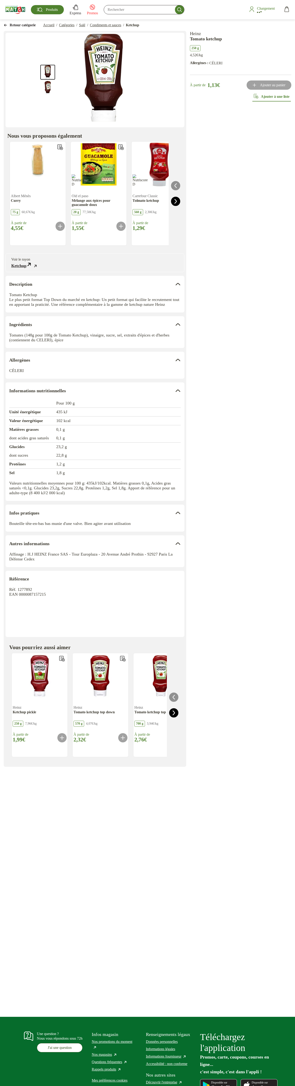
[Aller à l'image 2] (47, 87)
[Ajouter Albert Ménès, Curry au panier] (60, 226)
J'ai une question (60, 1048)
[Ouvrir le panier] (286, 9)
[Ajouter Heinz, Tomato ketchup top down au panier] (122, 737)
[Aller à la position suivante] (176, 201)
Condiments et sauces (105, 25)
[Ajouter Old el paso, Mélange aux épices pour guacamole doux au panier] (121, 226)
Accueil (48, 25)
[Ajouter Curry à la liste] (60, 147)
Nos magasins (104, 1054)
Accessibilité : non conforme (166, 1064)
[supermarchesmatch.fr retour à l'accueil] (15, 10)
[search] (144, 9)
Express (75, 13)
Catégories (66, 25)
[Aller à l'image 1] (47, 72)
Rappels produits (106, 1069)
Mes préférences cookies (109, 1080)
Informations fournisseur (166, 1056)
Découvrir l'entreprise (164, 1082)
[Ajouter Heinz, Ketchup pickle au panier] (62, 737)
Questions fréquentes (109, 1062)
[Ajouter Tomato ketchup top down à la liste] (122, 658)
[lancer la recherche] (179, 9)
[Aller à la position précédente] (176, 186)
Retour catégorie (23, 25)
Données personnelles (162, 1042)
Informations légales (160, 1049)
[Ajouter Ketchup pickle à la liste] (62, 658)
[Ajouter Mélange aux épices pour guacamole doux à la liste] (121, 147)
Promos (92, 13)
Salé (82, 25)
